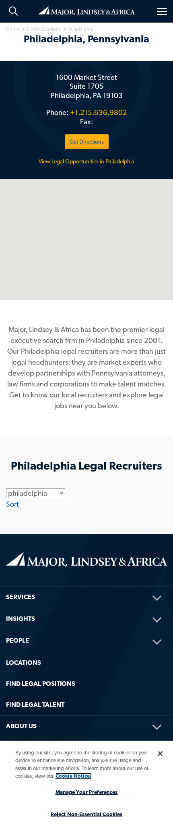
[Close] (160, 753)
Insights (20, 618)
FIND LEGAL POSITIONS (40, 683)
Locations (23, 662)
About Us (21, 726)
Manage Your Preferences (87, 792)
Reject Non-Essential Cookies (87, 814)
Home (86, 10)
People (17, 640)
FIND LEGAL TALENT (35, 704)
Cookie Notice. (73, 776)
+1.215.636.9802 (98, 112)
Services (20, 597)
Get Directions (87, 141)
